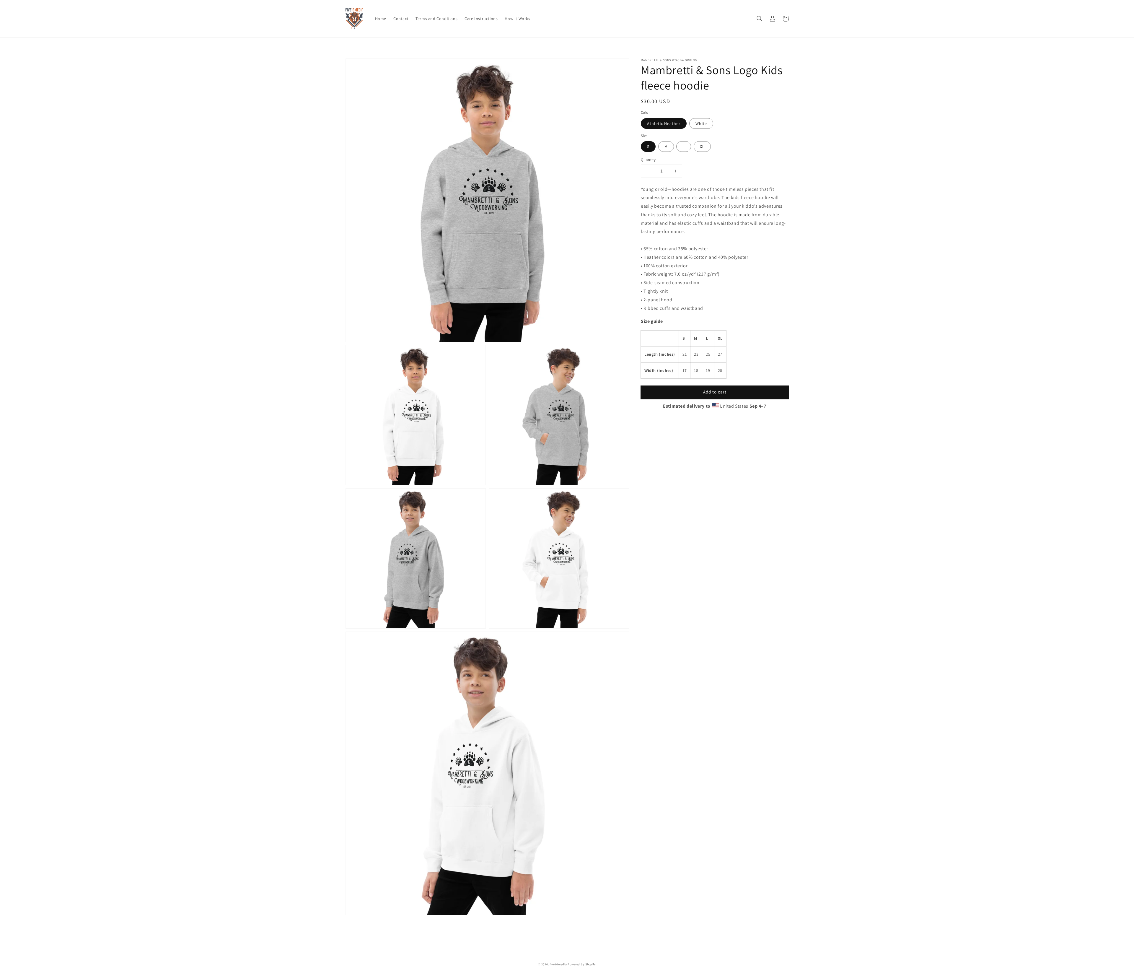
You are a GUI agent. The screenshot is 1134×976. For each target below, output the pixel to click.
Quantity (648, 159)
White (701, 123)
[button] (759, 18)
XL (702, 146)
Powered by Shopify (582, 964)
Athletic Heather (663, 123)
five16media (558, 964)
